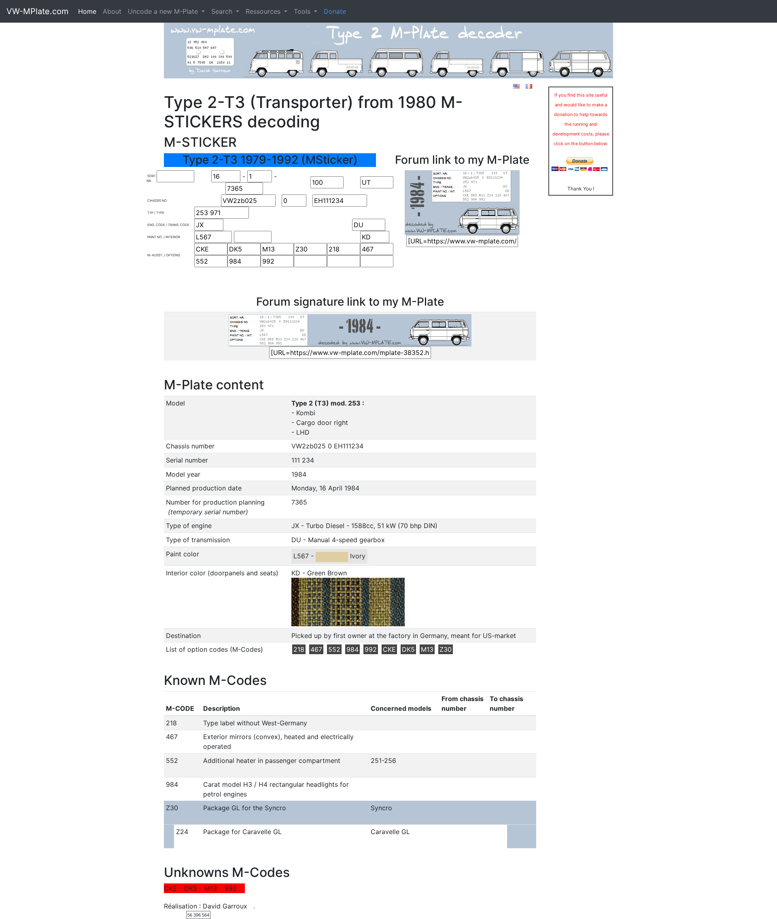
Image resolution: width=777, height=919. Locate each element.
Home (87, 11)
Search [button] (222, 11)
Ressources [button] (264, 11)
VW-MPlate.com (37, 11)
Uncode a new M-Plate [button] (164, 11)
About (112, 11)
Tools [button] (303, 11)
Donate (335, 11)
